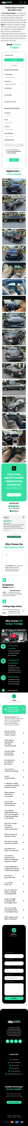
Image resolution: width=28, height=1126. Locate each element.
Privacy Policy (12, 153)
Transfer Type (8, 55)
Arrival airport (8, 74)
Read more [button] (6, 530)
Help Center (15, 1059)
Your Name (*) (10, 952)
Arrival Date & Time (10, 102)
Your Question (10, 982)
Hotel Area (7, 81)
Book (14, 160)
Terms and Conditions (14, 151)
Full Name (7, 113)
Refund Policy (15, 1068)
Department (9, 974)
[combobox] (14, 84)
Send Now (14, 998)
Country (6, 126)
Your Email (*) (10, 960)
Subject (8, 967)
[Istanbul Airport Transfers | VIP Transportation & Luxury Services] (6, 2)
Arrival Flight (8, 95)
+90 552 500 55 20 (15, 1071)
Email (6, 120)
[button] (25, 2)
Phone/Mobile (8, 133)
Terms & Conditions (15, 1062)
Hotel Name (7, 88)
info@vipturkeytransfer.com (15, 1074)
